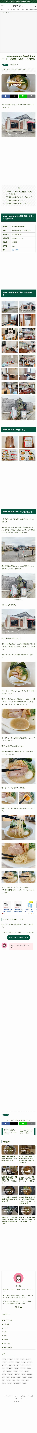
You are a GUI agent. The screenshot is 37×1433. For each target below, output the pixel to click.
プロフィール (18, 1398)
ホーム (5, 1396)
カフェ (17, 1362)
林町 (3, 1380)
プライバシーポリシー (14, 1396)
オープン (11, 1362)
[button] (6, 96)
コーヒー (29, 1362)
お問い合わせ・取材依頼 (27, 1396)
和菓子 (21, 1371)
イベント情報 (8, 1320)
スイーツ (4, 1365)
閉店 (18, 1380)
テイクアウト (20, 1365)
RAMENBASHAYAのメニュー (16, 200)
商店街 (26, 1371)
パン (3, 1368)
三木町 (29, 1368)
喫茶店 (4, 1374)
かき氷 (22, 1359)
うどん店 (10, 1359)
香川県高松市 (8, 1347)
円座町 (15, 1371)
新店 (8, 1377)
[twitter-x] (16, 1307)
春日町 (24, 1377)
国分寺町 (10, 1374)
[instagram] (18, 1307)
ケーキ (23, 1362)
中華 (3, 1371)
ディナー (28, 1365)
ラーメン (22, 1368)
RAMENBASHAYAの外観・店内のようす (20, 197)
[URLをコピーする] (31, 96)
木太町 (30, 1377)
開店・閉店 (7, 1343)
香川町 (4, 1383)
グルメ (5, 64)
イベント (4, 1362)
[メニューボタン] (2, 5)
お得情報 (6, 1324)
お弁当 (16, 1359)
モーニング (10, 1368)
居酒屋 (23, 1374)
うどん (4, 1359)
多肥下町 (17, 1374)
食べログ (15, 250)
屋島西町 (29, 1374)
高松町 (24, 1383)
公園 (5, 1332)
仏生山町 (9, 1371)
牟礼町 (8, 1380)
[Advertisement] (18, 32)
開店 (23, 1380)
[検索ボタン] (34, 5)
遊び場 (6, 1339)
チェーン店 (12, 1365)
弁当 (3, 1377)
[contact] (21, 1307)
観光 (5, 1336)
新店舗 (13, 1377)
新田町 (18, 1377)
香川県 (9, 1383)
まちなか (28, 1359)
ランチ (16, 1368)
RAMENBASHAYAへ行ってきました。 (19, 203)
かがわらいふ (18, 6)
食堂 (27, 1380)
